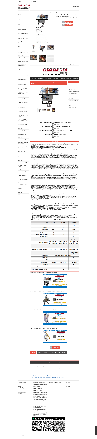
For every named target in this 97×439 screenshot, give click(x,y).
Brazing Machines (21, 169)
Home (19, 11)
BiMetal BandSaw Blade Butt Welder (23, 68)
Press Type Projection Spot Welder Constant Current (23, 120)
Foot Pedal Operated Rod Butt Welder (23, 89)
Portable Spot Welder (72, 107)
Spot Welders (48, 78)
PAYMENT (46, 352)
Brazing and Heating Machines (22, 58)
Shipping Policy (68, 386)
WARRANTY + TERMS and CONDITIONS (58, 352)
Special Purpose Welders (23, 179)
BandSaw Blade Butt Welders (22, 30)
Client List (19, 24)
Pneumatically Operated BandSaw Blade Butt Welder (23, 76)
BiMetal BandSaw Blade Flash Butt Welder (22, 72)
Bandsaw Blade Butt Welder (74, 91)
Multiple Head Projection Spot (22, 45)
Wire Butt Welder (21, 82)
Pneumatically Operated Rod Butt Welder (22, 93)
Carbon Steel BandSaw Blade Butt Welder (22, 65)
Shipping (62, 17)
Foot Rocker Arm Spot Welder (73, 94)
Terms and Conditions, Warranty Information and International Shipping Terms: (55, 384)
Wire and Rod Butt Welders (23, 33)
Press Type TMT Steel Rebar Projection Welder (22, 124)
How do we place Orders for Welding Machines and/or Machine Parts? (43, 369)
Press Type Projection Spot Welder (73, 101)
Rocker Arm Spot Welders (23, 38)
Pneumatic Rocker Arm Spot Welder (22, 112)
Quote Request (20, 387)
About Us (19, 16)
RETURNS (39, 352)
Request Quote (21, 22)
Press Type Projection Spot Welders (23, 116)
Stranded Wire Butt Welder (23, 102)
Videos (19, 27)
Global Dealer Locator (22, 392)
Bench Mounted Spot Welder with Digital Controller (22, 136)
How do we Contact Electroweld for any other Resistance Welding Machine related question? (47, 377)
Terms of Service (68, 383)
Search (19, 14)
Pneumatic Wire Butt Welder (22, 99)
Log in (31, 1)
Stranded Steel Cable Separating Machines (22, 176)
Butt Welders (40, 78)
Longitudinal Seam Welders (23, 162)
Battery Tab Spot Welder (23, 139)
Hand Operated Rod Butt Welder (22, 85)
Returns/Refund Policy (69, 385)
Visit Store (34, 78)
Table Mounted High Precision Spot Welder (22, 131)
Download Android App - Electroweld (22, 191)
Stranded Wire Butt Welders (23, 36)
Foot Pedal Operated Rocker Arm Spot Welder (23, 108)
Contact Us (20, 19)
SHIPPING (33, 352)
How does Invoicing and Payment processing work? (39, 371)
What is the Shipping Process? (36, 373)
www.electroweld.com (22, 382)
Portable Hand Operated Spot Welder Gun (23, 143)
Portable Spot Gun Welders (23, 52)
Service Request (21, 388)
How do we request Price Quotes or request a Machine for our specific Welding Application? (47, 368)
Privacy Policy (67, 382)
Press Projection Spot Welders (22, 42)
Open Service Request (22, 182)
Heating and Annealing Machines (22, 172)
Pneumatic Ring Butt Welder (23, 96)
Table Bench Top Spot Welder (22, 49)
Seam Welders (20, 55)
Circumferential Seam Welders (22, 166)
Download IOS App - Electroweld (22, 188)
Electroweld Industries (26, 435)
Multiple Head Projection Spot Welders (22, 127)
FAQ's (19, 194)
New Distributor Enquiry (22, 184)
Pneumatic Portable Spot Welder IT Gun (23, 147)
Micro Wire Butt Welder (22, 79)
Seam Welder (71, 109)
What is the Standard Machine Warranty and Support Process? (42, 375)
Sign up (34, 1)
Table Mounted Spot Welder (72, 104)
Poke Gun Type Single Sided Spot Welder (23, 159)
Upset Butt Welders (21, 105)
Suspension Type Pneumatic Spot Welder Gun (22, 155)
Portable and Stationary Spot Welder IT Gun (22, 150)
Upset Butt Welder (72, 85)
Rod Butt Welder (72, 83)
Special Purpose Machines (23, 61)
